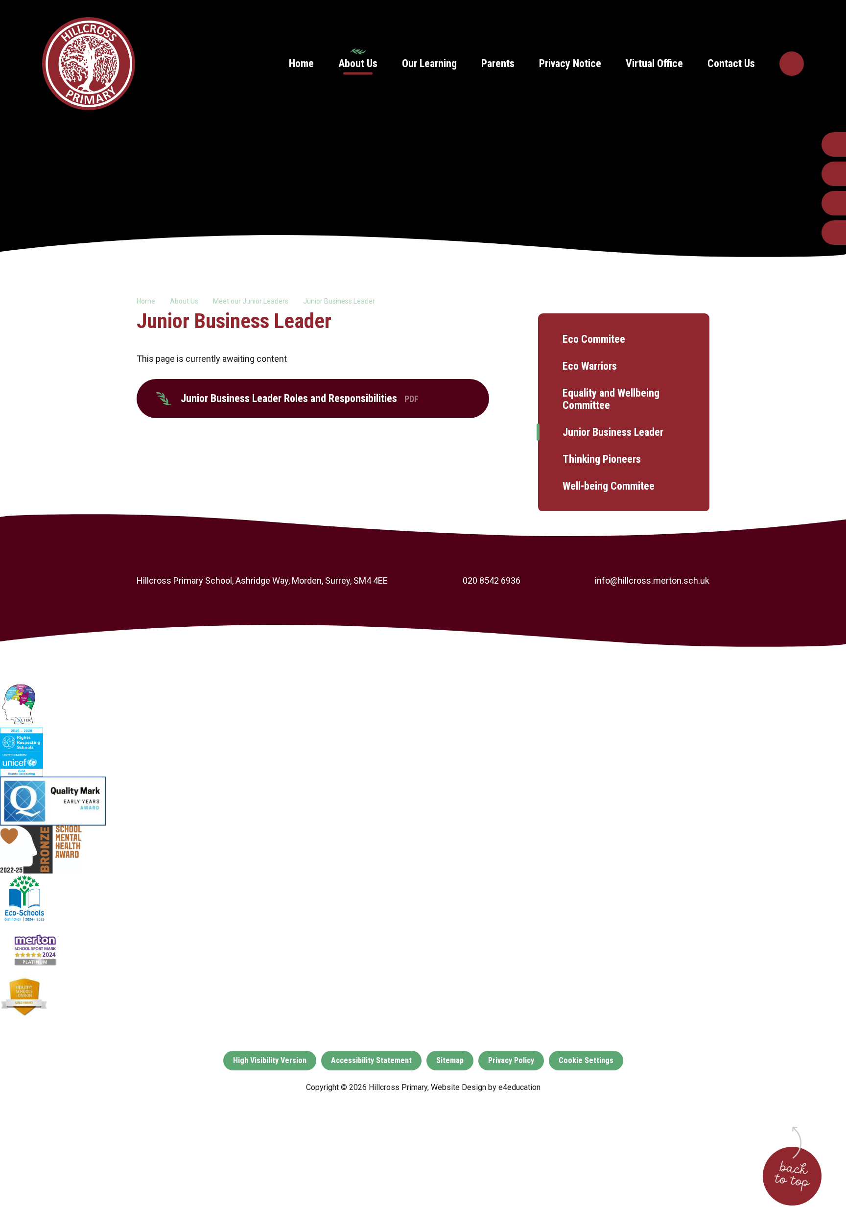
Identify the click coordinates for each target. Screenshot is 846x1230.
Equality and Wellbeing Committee (611, 399)
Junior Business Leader (339, 301)
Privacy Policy (511, 1060)
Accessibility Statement (371, 1060)
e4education (519, 1087)
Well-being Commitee (609, 486)
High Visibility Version (269, 1060)
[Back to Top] (792, 1176)
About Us (184, 301)
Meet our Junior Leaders (250, 301)
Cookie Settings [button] (586, 1060)
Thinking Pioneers (602, 459)
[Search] (791, 63)
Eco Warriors (590, 366)
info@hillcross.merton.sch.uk (652, 580)
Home (146, 301)
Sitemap (450, 1060)
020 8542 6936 (491, 580)
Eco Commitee (594, 339)
